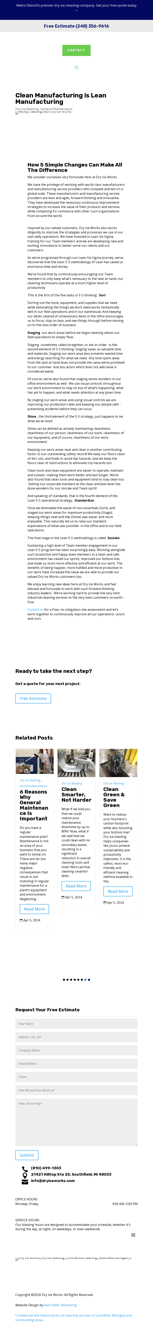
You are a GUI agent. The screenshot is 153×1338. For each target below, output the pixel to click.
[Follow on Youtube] (64, 1253)
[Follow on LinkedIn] (88, 1253)
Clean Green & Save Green (72, 797)
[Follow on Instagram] (80, 1253)
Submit (27, 1155)
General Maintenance (56, 109)
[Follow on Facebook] (72, 1253)
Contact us (35, 609)
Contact (76, 50)
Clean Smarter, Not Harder (35, 794)
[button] (64, 980)
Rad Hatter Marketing (60, 1305)
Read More (34, 886)
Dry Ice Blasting (27, 109)
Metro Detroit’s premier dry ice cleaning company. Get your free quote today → (76, 7)
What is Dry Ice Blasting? (116, 794)
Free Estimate (33, 698)
